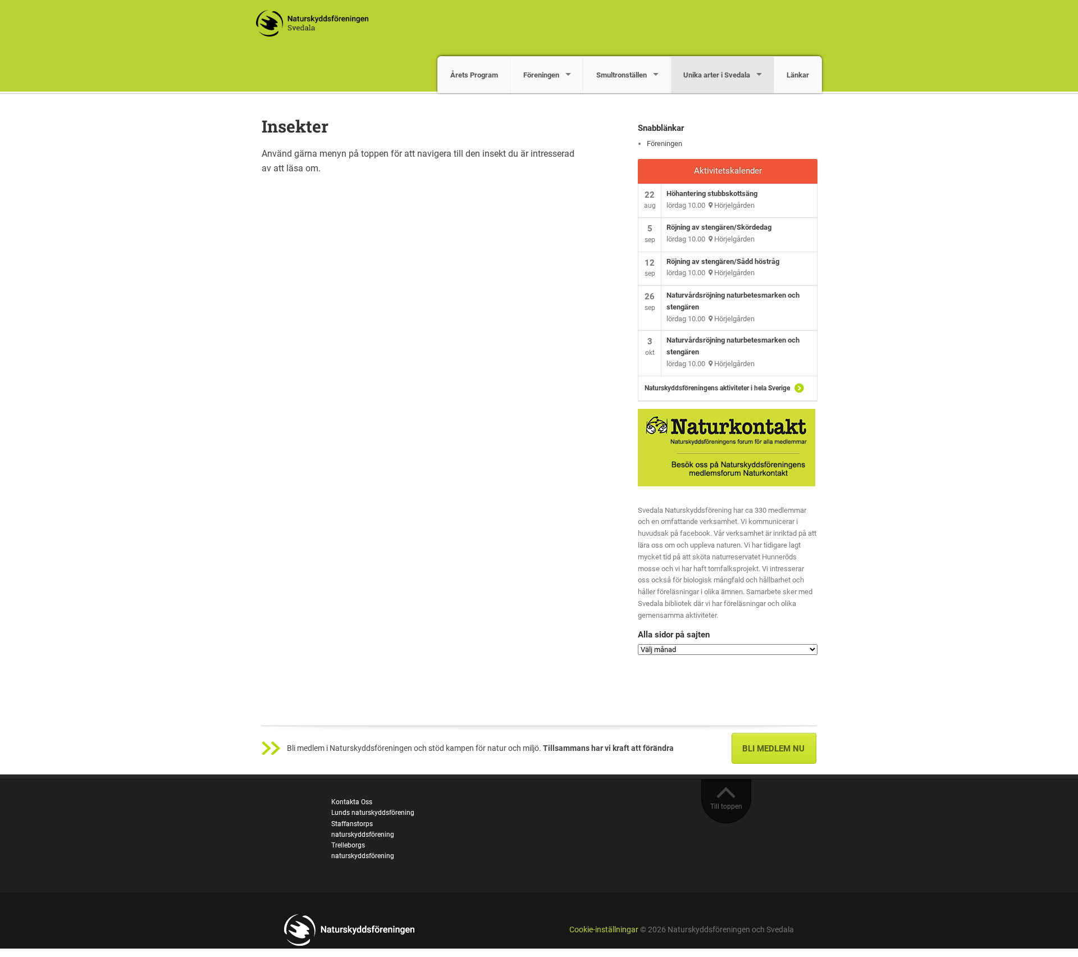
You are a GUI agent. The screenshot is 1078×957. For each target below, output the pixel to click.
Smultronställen (621, 75)
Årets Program (474, 75)
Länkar (798, 75)
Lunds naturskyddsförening (372, 813)
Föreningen (541, 75)
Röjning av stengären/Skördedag (718, 227)
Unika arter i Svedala (716, 75)
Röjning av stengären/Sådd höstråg (722, 261)
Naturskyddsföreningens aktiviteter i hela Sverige (717, 388)
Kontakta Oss (351, 802)
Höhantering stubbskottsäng (711, 193)
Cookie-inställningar (603, 930)
